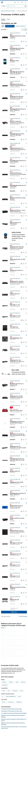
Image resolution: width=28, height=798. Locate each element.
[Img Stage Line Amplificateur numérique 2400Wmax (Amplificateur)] (14, 50)
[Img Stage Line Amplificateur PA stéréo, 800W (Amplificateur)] (14, 187)
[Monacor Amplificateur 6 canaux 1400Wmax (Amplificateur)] (14, 37)
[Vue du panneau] (22, 29)
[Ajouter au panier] (26, 41)
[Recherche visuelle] (25, 6)
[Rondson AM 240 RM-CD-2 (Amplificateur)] (14, 271)
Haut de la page (23, 616)
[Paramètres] (15, 2)
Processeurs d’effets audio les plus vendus (11, 709)
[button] (26, 33)
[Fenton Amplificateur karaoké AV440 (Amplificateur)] (14, 519)
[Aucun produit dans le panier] (25, 2)
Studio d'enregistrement (20, 26)
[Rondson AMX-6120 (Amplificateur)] (14, 472)
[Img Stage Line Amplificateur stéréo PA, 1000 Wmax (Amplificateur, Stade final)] (14, 73)
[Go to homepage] (2, 2)
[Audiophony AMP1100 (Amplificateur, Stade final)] (14, 554)
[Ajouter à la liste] (24, 41)
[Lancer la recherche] (8, 6)
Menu (4, 6)
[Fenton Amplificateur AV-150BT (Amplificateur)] (14, 260)
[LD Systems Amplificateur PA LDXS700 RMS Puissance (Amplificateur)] (14, 423)
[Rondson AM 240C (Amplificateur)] (14, 600)
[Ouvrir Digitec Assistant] (22, 2)
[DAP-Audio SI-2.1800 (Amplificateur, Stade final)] (14, 316)
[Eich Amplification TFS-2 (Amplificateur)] (14, 338)
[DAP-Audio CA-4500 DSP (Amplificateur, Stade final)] (14, 543)
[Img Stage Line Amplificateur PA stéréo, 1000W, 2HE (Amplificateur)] (14, 495)
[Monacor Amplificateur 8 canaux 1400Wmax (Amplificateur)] (14, 589)
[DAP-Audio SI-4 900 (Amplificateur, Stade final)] (14, 305)
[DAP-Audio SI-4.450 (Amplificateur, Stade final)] (14, 577)
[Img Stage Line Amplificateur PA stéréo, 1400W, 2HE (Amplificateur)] (14, 110)
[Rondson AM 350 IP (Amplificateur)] (14, 294)
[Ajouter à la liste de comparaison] (21, 41)
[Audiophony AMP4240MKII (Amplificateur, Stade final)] (14, 483)
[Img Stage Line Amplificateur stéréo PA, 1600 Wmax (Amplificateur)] (14, 135)
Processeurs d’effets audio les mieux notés (11, 711)
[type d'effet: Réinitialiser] (13, 26)
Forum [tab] (8, 19)
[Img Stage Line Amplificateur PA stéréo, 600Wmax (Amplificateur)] (14, 162)
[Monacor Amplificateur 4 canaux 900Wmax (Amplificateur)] (14, 199)
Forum (2, 627)
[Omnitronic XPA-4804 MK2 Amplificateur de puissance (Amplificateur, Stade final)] (14, 98)
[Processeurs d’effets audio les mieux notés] (14, 373)
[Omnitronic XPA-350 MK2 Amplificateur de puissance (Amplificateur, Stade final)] (14, 397)
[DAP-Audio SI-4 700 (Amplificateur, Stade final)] (14, 565)
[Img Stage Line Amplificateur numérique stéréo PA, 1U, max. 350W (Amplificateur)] (14, 460)
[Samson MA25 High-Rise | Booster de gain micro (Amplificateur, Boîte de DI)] (14, 507)
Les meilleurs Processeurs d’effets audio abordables (13, 713)
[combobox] (3, 26)
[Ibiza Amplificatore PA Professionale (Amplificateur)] (14, 224)
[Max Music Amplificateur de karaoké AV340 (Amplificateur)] (14, 385)
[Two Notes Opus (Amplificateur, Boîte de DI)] (14, 327)
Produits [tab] (3, 19)
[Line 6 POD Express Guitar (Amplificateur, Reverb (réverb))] (14, 410)
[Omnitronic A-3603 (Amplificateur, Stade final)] (14, 350)
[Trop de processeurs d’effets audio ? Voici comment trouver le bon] (14, 236)
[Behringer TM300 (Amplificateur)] (14, 61)
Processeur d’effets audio (15, 32)
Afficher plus (14, 612)
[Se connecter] (18, 2)
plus (14, 673)
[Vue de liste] (25, 29)
